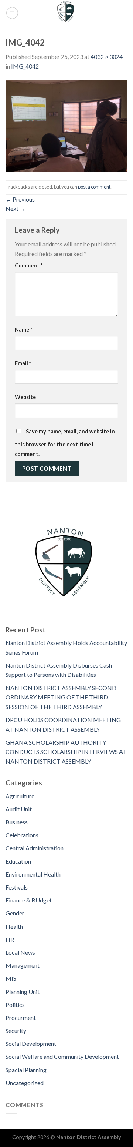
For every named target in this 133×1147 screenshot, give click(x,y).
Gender (15, 913)
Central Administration (35, 847)
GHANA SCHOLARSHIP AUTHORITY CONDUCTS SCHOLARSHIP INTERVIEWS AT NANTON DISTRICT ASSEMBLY (66, 752)
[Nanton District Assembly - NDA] (66, 13)
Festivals (17, 887)
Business (17, 821)
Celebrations (22, 834)
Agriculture (20, 795)
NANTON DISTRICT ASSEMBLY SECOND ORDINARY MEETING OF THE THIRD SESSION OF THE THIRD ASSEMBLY (61, 697)
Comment (28, 265)
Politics (15, 1004)
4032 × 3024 (107, 56)
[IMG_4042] (66, 124)
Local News (20, 952)
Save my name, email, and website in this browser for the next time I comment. (65, 442)
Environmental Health (33, 874)
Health (14, 926)
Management (23, 965)
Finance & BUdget (29, 900)
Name (23, 329)
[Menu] (12, 13)
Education (18, 861)
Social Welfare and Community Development (62, 1056)
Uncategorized (25, 1082)
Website (25, 397)
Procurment (21, 1017)
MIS (11, 978)
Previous (20, 199)
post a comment (94, 187)
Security (16, 1030)
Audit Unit (19, 808)
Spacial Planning (26, 1069)
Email (23, 363)
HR (10, 939)
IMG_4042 (25, 66)
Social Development (31, 1043)
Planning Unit (23, 991)
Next (15, 208)
